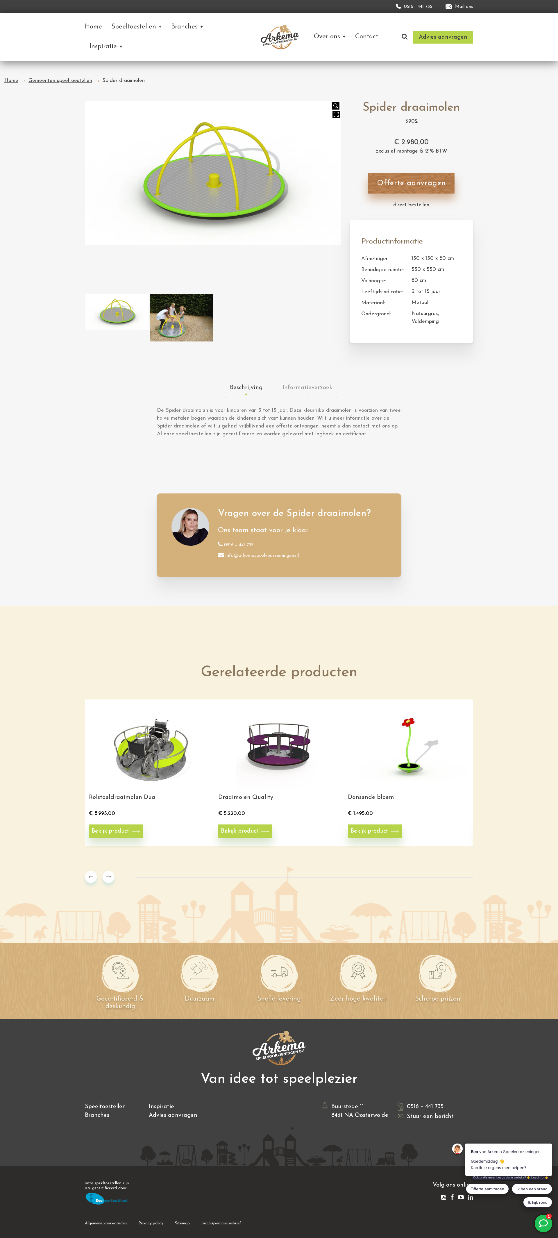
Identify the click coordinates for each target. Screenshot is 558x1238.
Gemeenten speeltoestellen (60, 80)
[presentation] (91, 877)
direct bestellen (411, 205)
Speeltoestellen (105, 1107)
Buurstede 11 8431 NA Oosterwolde (359, 1111)
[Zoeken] (404, 37)
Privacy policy (150, 1223)
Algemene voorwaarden (106, 1223)
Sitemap (182, 1223)
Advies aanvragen (173, 1115)
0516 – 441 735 (238, 545)
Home (11, 80)
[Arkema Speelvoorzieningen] (280, 37)
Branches (97, 1115)
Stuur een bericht (430, 1116)
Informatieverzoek (307, 388)
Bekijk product (110, 831)
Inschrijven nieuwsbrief (221, 1223)
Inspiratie (161, 1107)
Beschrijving (246, 388)
